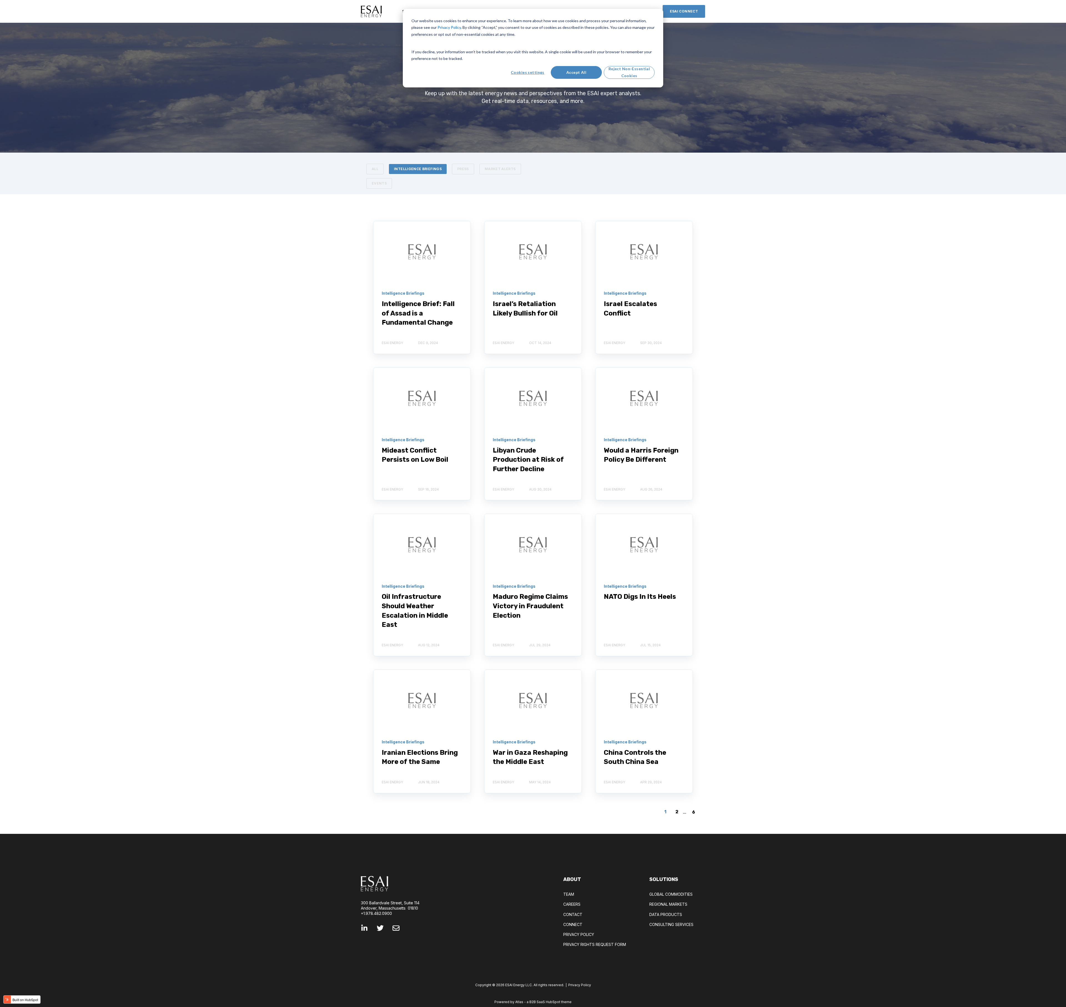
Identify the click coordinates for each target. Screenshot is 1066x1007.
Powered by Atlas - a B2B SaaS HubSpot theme (533, 1002)
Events (379, 183)
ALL (375, 169)
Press (463, 169)
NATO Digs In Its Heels (640, 596)
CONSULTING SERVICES (671, 924)
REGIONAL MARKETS (668, 904)
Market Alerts (500, 169)
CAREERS (571, 904)
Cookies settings (527, 72)
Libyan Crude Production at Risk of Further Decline (528, 459)
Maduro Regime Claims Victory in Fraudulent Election (530, 606)
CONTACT (572, 914)
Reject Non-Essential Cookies (629, 72)
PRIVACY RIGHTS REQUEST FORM (594, 944)
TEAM (568, 894)
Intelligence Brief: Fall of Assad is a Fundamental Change (418, 313)
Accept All (576, 72)
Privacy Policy (579, 985)
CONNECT (572, 924)
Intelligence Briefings (418, 169)
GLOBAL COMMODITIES (671, 894)
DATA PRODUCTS (665, 914)
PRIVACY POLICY (578, 934)
